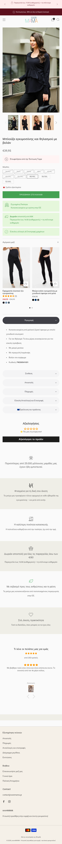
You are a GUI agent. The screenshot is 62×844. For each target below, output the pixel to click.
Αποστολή (7, 738)
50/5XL (44, 177)
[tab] (29, 307)
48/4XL (32, 177)
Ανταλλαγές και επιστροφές (14, 748)
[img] (31, 653)
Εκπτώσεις (7, 757)
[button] (31, 320)
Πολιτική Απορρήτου (11, 781)
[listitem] (31, 4)
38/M (29, 172)
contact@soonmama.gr (12, 795)
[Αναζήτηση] (58, 19)
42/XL (49, 172)
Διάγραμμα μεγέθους (11, 753)
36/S (18, 172)
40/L (39, 172)
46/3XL (20, 177)
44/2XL (8, 177)
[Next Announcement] (57, 4)
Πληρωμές (7, 743)
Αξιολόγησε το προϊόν (31, 439)
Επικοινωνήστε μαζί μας (13, 771)
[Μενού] (4, 19)
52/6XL (8, 182)
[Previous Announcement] (5, 4)
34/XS (7, 172)
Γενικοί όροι (7, 776)
